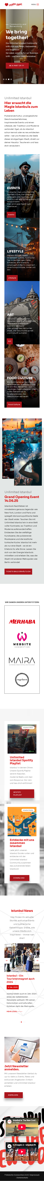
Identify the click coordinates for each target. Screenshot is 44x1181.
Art (9, 341)
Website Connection (15, 1175)
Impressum (34, 1175)
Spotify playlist (17, 793)
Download (19, 878)
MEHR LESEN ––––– (14, 1011)
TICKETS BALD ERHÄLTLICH (18, 571)
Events (11, 215)
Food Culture (14, 404)
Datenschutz (22, 1178)
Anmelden (13, 1095)
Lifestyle (15, 251)
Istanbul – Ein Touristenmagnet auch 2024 (21, 979)
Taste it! (13, 71)
